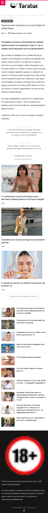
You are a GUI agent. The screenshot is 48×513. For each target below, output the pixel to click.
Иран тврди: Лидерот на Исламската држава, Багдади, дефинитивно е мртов (24, 145)
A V (5, 33)
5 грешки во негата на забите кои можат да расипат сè (23, 284)
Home (3, 15)
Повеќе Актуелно (23, 159)
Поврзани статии (23, 156)
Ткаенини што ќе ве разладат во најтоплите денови (23, 241)
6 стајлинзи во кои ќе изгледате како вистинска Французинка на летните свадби (22, 197)
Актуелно (11, 15)
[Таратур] (24, 3)
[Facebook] (24, 511)
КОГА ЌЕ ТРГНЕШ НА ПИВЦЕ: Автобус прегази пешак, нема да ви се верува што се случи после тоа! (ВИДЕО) (24, 131)
